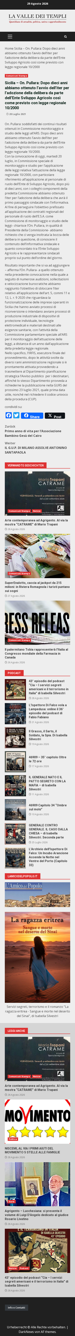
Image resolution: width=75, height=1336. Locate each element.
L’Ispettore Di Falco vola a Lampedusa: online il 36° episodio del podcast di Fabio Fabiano (15, 713)
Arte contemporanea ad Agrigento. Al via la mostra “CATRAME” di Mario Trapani (37, 493)
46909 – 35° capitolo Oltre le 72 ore (15, 761)
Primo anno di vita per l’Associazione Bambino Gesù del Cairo (33, 431)
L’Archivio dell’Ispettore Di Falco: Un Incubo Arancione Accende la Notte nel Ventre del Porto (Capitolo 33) (15, 857)
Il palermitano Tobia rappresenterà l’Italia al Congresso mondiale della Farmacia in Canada (37, 623)
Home (9, 48)
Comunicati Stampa (16, 75)
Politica (13, 1139)
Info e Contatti (16, 1307)
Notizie (37, 511)
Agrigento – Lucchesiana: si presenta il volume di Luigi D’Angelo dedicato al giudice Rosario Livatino (37, 1184)
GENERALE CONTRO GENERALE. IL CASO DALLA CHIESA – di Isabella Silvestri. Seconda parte (15, 833)
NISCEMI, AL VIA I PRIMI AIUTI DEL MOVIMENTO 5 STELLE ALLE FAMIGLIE (37, 1122)
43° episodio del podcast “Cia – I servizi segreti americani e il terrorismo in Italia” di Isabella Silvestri (15, 689)
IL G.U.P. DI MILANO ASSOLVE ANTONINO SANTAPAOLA (36, 447)
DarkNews (26, 1332)
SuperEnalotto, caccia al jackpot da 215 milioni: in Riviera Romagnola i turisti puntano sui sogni (37, 556)
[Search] (65, 36)
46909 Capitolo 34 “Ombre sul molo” (15, 809)
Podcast (24, 1268)
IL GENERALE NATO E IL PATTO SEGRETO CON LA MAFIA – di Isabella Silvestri (15, 785)
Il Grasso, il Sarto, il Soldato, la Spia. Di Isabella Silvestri (15, 737)
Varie (12, 1201)
